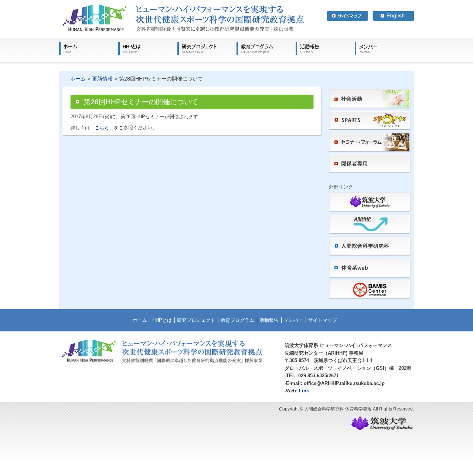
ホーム (88, 48)
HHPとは (147, 48)
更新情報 (102, 79)
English (393, 16)
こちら (102, 127)
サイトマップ (347, 16)
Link (304, 390)
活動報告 (325, 48)
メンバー (366, 48)
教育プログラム (266, 48)
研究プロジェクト (206, 48)
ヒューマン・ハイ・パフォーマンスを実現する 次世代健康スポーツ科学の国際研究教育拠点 (236, 2)
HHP (181, 18)
